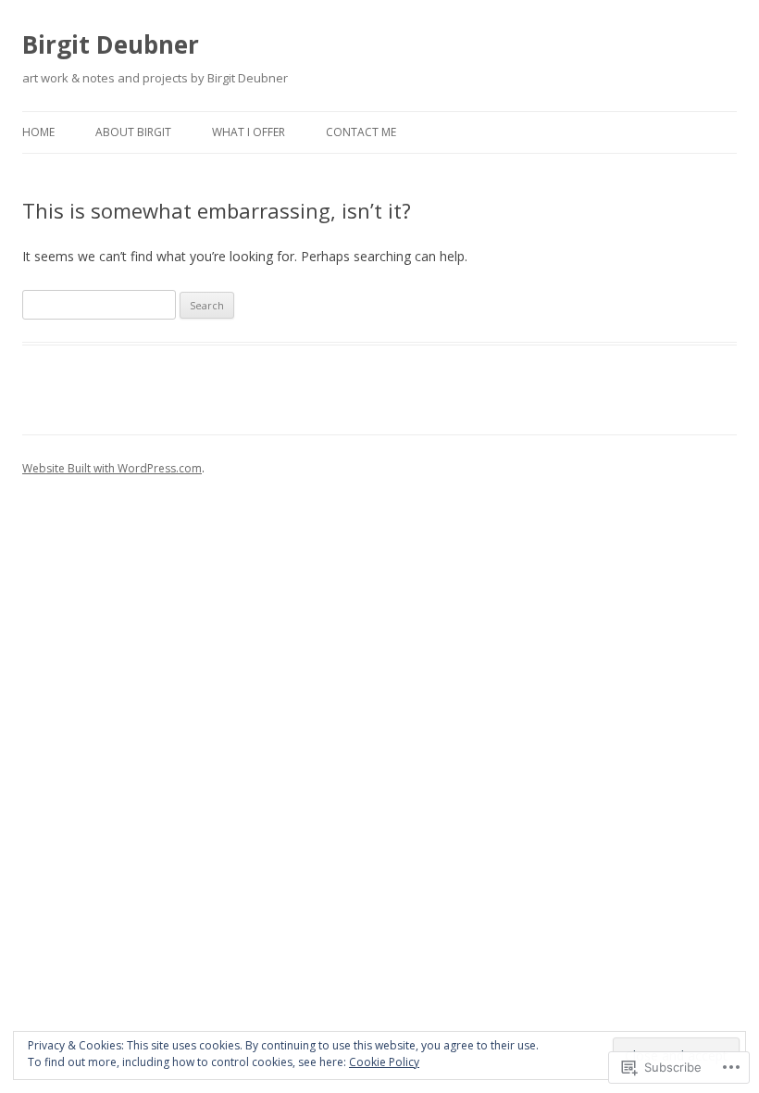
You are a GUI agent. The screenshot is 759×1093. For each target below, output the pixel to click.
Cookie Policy (384, 1062)
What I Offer (248, 132)
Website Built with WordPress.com (112, 468)
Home (38, 132)
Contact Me (361, 132)
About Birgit (133, 132)
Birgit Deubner (110, 44)
